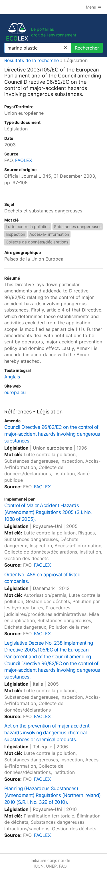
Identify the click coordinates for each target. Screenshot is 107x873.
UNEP (51, 866)
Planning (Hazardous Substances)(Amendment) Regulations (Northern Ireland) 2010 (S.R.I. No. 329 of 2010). (52, 795)
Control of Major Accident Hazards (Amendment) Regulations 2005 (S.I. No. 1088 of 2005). (48, 512)
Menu (91, 7)
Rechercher (87, 48)
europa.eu (15, 392)
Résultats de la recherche (31, 60)
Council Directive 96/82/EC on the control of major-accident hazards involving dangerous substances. (52, 434)
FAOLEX (23, 160)
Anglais (12, 377)
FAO (63, 866)
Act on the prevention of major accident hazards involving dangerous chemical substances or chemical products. (46, 732)
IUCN (39, 866)
